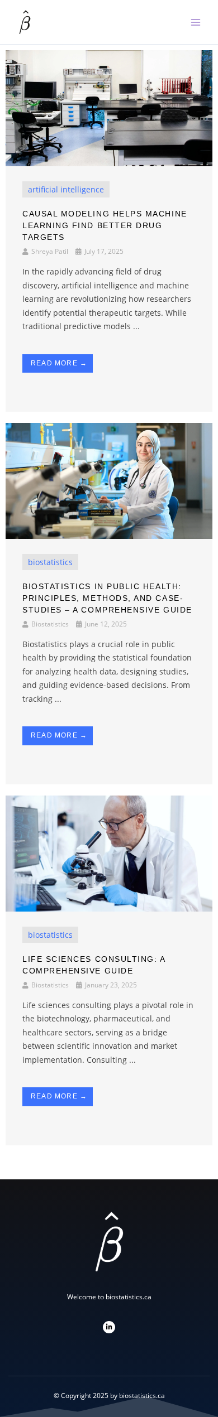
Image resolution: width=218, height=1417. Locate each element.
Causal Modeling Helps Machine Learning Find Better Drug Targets (104, 225)
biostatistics (50, 562)
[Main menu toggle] (195, 22)
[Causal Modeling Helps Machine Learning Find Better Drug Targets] (109, 107)
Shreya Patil (49, 251)
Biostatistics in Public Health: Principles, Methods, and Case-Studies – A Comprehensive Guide (107, 598)
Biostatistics (50, 624)
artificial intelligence (66, 189)
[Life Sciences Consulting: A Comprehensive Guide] (109, 852)
